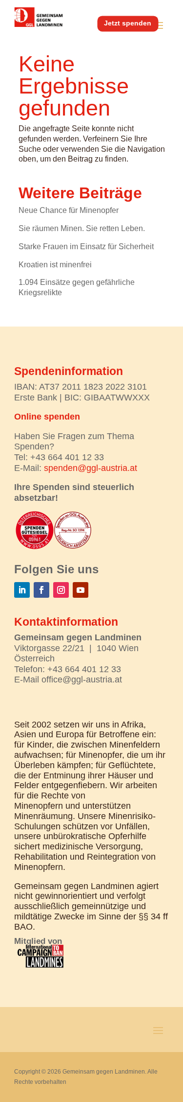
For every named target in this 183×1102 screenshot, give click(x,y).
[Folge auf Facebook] (41, 590)
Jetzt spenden (127, 23)
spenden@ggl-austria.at (90, 468)
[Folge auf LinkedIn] (22, 590)
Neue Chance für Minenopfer (69, 210)
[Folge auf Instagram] (61, 590)
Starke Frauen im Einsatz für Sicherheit (86, 246)
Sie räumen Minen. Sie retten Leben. (82, 228)
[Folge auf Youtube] (80, 590)
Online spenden (47, 417)
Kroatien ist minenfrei (55, 264)
